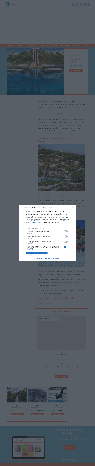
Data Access (47, 258)
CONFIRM (37, 252)
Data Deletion (39, 258)
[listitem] (47, 228)
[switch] (66, 231)
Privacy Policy (56, 258)
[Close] (73, 207)
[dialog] (47, 233)
